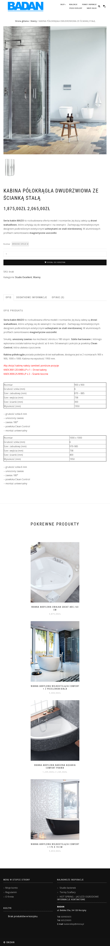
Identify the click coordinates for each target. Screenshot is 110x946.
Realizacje (73, 4)
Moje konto (11, 887)
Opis (8, 297)
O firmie (9, 896)
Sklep (62, 4)
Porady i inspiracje (89, 4)
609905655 (66, 916)
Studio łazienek (68, 887)
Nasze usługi (92, 8)
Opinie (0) (58, 297)
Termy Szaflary (68, 892)
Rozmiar (6, 244)
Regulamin (11, 892)
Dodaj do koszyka (56, 262)
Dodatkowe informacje (31, 297)
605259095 (66, 920)
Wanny (34, 21)
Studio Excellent (75, 8)
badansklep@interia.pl (74, 924)
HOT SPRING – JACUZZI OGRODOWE (79, 896)
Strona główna (22, 21)
